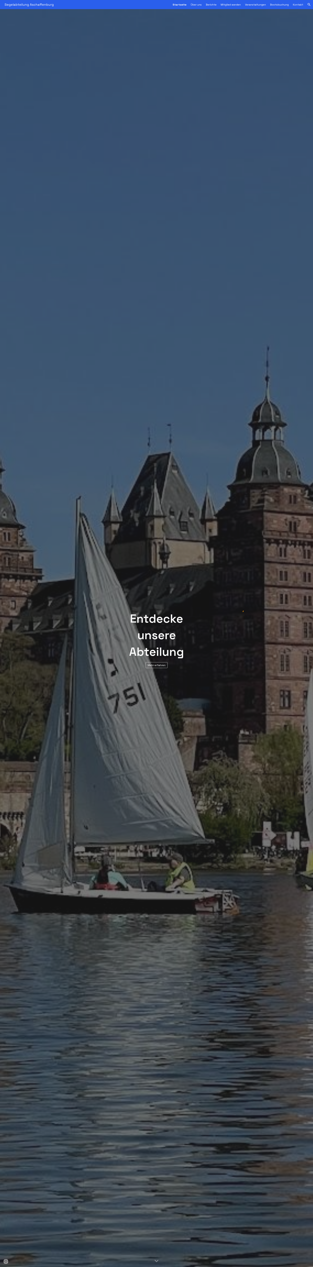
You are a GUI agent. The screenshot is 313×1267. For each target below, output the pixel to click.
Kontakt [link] (298, 4)
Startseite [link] (179, 4)
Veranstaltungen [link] (255, 4)
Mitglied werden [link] (231, 4)
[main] (156, 635)
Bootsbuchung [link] (279, 4)
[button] (309, 4)
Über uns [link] (196, 4)
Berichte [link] (211, 4)
